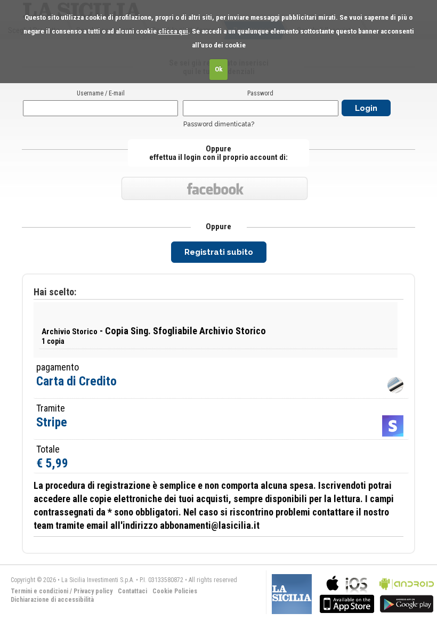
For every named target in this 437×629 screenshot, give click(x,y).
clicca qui (173, 31)
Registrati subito (218, 252)
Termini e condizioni (39, 591)
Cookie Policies (174, 591)
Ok (219, 69)
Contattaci (132, 591)
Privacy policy (93, 591)
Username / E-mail (101, 93)
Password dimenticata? (218, 124)
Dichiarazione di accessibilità (52, 599)
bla (347, 593)
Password (260, 93)
